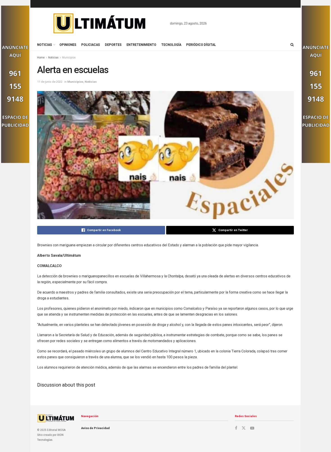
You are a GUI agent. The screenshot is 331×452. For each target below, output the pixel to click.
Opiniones (67, 45)
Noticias (44, 45)
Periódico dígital (201, 45)
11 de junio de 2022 (49, 81)
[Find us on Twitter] (244, 428)
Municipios (69, 57)
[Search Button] (292, 44)
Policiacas (90, 45)
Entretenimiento (141, 45)
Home (41, 57)
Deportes (113, 45)
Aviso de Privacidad (95, 428)
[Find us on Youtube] (252, 428)
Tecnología (171, 45)
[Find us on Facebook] (236, 428)
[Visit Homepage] (99, 23)
